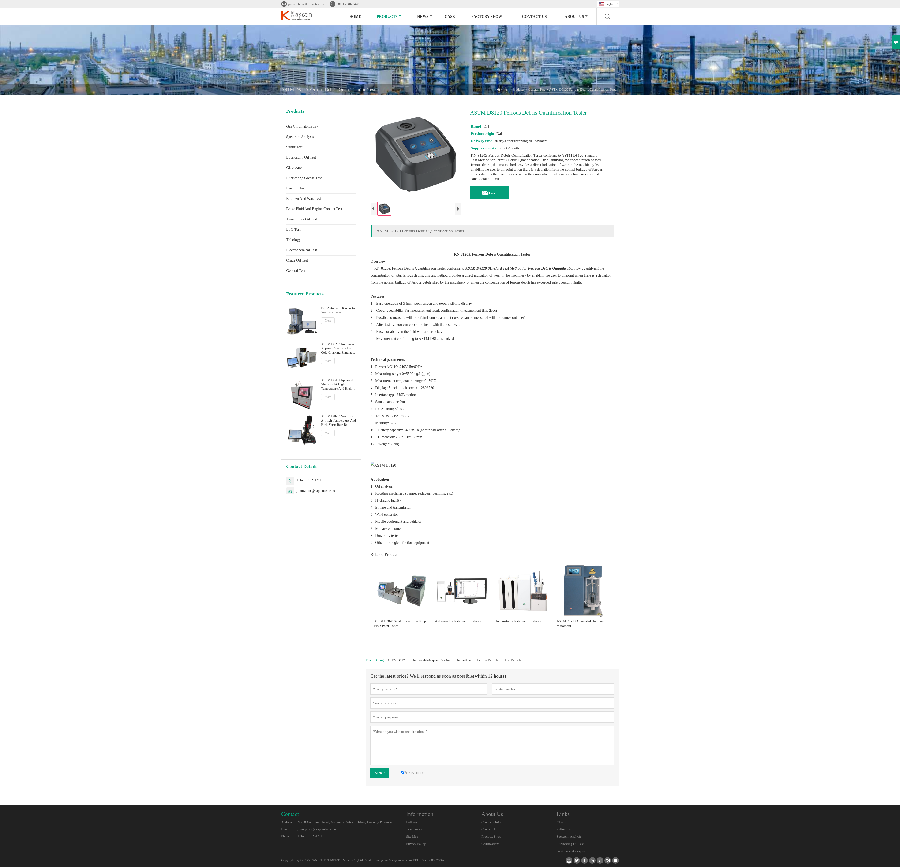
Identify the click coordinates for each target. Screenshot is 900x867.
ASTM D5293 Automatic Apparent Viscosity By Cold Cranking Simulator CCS (338, 348)
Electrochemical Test (301, 250)
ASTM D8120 (396, 660)
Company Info (491, 822)
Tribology (293, 240)
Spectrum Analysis (300, 137)
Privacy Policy (416, 844)
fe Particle (464, 660)
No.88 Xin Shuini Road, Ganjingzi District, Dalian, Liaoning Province (345, 822)
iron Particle (513, 660)
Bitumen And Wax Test (303, 198)
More (328, 320)
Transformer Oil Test (301, 219)
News (422, 17)
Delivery (412, 822)
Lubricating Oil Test (301, 157)
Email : (286, 829)
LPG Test (293, 229)
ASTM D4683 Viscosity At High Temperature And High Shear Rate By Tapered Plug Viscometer (338, 421)
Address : (287, 822)
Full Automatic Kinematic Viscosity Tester (338, 310)
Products (387, 17)
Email (490, 191)
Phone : (286, 836)
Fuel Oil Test (295, 188)
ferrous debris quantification (431, 660)
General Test (536, 89)
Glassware (294, 168)
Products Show (491, 836)
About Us (574, 17)
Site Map (412, 836)
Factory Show (486, 17)
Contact (290, 814)
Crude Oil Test (297, 260)
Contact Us (534, 17)
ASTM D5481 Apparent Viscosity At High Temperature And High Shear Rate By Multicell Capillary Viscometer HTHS (337, 384)
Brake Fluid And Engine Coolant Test (314, 209)
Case (450, 17)
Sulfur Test (294, 147)
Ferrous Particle (487, 660)
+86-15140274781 (348, 4)
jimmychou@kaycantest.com (307, 4)
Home (355, 17)
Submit (380, 773)
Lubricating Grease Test (304, 178)
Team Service (415, 829)
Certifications (490, 844)
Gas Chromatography (302, 126)
